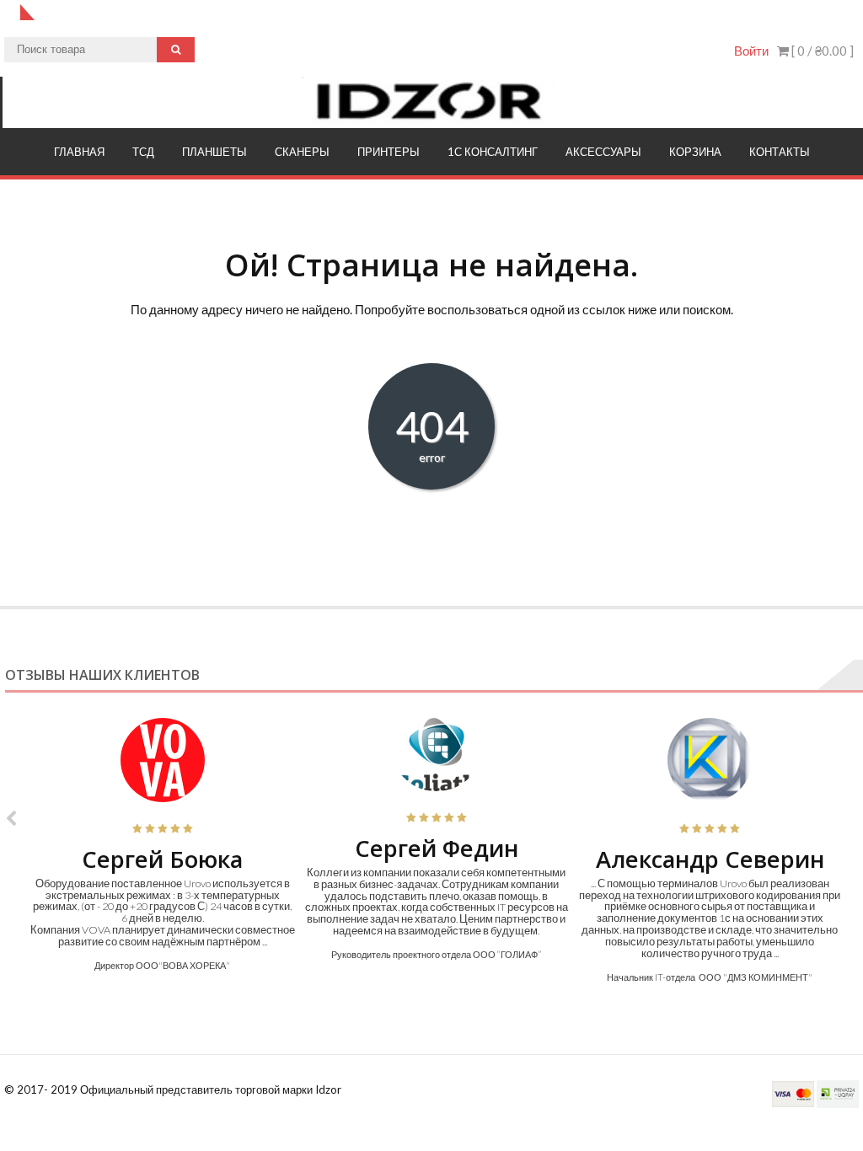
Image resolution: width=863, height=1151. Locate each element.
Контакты (779, 151)
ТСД (143, 151)
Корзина (695, 151)
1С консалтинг (493, 151)
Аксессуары (603, 151)
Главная (79, 151)
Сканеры (302, 151)
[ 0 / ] (821, 50)
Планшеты (214, 151)
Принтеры (388, 151)
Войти (751, 50)
